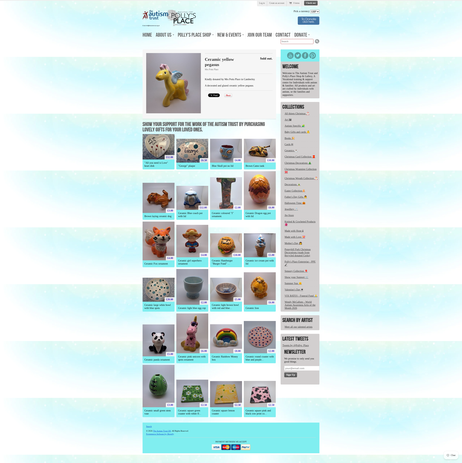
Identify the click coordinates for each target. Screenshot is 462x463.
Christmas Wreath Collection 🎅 (301, 178)
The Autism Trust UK (162, 431)
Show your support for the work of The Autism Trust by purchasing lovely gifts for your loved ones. (204, 127)
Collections (293, 107)
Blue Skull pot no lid (222, 166)
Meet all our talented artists (298, 327)
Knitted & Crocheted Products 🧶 (300, 223)
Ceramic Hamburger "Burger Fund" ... (222, 262)
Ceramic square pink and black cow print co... (258, 412)
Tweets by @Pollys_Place (295, 345)
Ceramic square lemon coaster (223, 412)
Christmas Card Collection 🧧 (300, 156)
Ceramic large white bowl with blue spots (157, 306)
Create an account (276, 3)
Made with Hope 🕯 (294, 231)
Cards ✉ (289, 144)
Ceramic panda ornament (157, 359)
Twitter (298, 55)
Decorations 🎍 (292, 184)
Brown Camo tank (255, 166)
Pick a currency (302, 11)
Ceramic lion (252, 308)
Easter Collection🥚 (295, 190)
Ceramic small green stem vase (157, 412)
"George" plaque (186, 166)
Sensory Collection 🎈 (296, 271)
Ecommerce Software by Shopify (160, 434)
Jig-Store (289, 215)
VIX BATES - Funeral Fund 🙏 (301, 295)
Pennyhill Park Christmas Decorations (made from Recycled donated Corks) (298, 252)
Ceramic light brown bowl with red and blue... (225, 306)
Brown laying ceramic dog (157, 216)
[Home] (169, 25)
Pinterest (312, 55)
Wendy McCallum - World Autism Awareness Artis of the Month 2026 (300, 305)
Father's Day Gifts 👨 (296, 197)
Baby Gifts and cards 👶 (297, 132)
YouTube (290, 55)
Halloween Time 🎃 (295, 203)
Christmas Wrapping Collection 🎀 (301, 171)
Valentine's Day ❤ (294, 289)
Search (149, 426)
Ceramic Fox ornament (156, 263)
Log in (262, 3)
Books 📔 (290, 138)
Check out (311, 3)
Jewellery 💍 (291, 209)
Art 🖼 (288, 119)
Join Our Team (259, 35)
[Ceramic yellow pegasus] (173, 83)
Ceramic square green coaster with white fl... (189, 412)
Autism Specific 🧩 (295, 126)
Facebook (305, 55)
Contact (283, 35)
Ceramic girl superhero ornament (190, 262)
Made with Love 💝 (295, 237)
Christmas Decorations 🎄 (298, 163)
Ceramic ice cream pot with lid (260, 262)
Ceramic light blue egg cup (192, 308)
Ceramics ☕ (291, 150)
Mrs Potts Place (211, 69)
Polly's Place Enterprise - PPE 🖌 (300, 263)
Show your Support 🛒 (296, 277)
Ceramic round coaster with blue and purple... (260, 358)
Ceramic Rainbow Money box (225, 358)
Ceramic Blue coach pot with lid (190, 215)
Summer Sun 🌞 (293, 283)
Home (147, 35)
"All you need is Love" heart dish (156, 164)
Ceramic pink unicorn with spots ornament (192, 358)
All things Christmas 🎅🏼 (297, 113)
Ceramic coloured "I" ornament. (223, 215)
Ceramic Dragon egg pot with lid (258, 215)
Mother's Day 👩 (293, 243)
